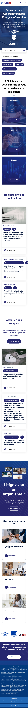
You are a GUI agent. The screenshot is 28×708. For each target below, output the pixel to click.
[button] (25, 3)
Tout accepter (14, 698)
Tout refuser (14, 701)
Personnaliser (14, 705)
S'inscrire (14, 657)
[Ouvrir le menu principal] (2, 3)
